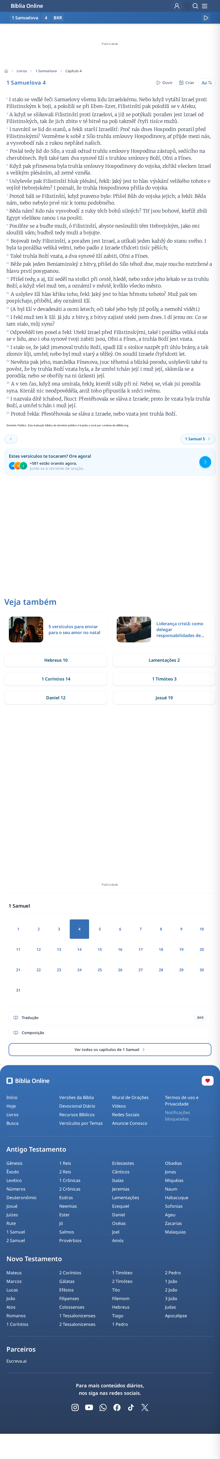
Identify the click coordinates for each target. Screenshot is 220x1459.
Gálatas (67, 1281)
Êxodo (12, 1172)
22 (38, 969)
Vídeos (119, 1106)
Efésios (66, 1290)
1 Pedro (120, 1324)
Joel (115, 1232)
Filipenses (69, 1298)
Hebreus (121, 1307)
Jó (61, 1223)
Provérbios (70, 1240)
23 (59, 969)
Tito (116, 1290)
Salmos (66, 1232)
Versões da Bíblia (76, 1097)
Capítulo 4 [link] (73, 70)
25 (100, 969)
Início (11, 1097)
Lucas (12, 1290)
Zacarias (173, 1223)
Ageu (170, 1215)
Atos (11, 1307)
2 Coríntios (70, 1273)
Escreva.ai (16, 1361)
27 (140, 969)
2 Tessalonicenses (77, 1324)
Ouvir (167, 82)
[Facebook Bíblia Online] (117, 1407)
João (10, 1298)
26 (120, 969)
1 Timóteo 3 (164, 679)
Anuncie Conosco (129, 1123)
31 (18, 990)
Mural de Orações (130, 1097)
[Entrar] (177, 6)
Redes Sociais (126, 1115)
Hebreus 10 (56, 660)
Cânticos (121, 1172)
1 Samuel (15, 1232)
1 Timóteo (122, 1273)
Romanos (16, 1316)
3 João (171, 1298)
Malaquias (175, 1232)
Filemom (121, 1298)
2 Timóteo (122, 1281)
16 (120, 949)
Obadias (173, 1163)
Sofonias (174, 1206)
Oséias (119, 1223)
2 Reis (65, 1172)
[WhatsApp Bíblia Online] (103, 1407)
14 (79, 949)
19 (181, 949)
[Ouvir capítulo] (205, 17)
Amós (118, 1240)
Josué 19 (164, 698)
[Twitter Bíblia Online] (145, 1407)
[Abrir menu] (204, 6)
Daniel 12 (55, 698)
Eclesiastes (123, 1163)
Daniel (118, 1215)
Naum (171, 1189)
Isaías (118, 1180)
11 (18, 949)
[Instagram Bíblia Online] (75, 1407)
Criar (189, 82)
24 (79, 969)
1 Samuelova (46, 70)
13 (59, 949)
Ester (64, 1215)
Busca (12, 1123)
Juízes (12, 1215)
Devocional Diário (77, 1106)
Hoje (11, 1106)
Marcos (14, 1281)
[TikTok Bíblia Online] (131, 1407)
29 (181, 969)
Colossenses (72, 1307)
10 (202, 929)
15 (100, 949)
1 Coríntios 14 (56, 679)
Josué (11, 1206)
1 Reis (65, 1163)
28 (161, 969)
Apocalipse (176, 1316)
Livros (22, 70)
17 (140, 949)
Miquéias (174, 1180)
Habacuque (176, 1197)
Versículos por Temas (81, 1123)
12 (38, 949)
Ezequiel (120, 1206)
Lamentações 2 (164, 660)
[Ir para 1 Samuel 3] (11, 439)
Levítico (14, 1180)
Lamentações (125, 1197)
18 (161, 949)
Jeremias (121, 1189)
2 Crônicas (69, 1189)
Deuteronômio (21, 1197)
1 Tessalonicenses (77, 1316)
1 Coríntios (17, 1324)
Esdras (66, 1197)
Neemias (68, 1206)
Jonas (170, 1172)
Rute (11, 1223)
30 (202, 969)
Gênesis (14, 1163)
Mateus (14, 1273)
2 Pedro (173, 1273)
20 (202, 949)
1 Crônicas (69, 1180)
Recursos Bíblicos (77, 1115)
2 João (171, 1290)
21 (18, 969)
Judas (170, 1307)
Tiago (117, 1316)
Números (15, 1189)
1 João (171, 1281)
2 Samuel (15, 1240)
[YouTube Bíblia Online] (89, 1407)
